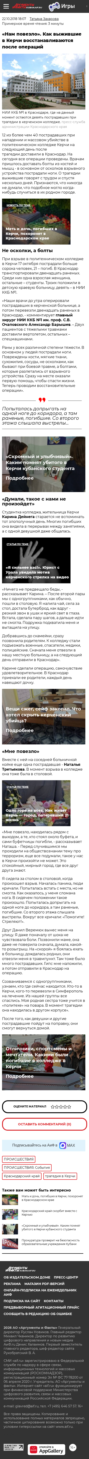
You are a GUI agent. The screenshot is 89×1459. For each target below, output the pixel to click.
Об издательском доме (27, 1277)
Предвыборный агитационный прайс (41, 1307)
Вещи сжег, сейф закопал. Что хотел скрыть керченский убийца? (43, 715)
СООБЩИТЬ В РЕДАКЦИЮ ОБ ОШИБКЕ (38, 1314)
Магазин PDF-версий (44, 1284)
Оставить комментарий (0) (44, 1124)
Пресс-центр (66, 1277)
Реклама (12, 1284)
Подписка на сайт (22, 1301)
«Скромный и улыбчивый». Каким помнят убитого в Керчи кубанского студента (40, 462)
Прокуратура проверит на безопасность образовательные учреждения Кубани (51, 1242)
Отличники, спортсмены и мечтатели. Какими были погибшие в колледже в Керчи (39, 1057)
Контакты (53, 1301)
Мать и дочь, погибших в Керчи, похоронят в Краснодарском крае (52, 1198)
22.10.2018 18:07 (14, 19)
